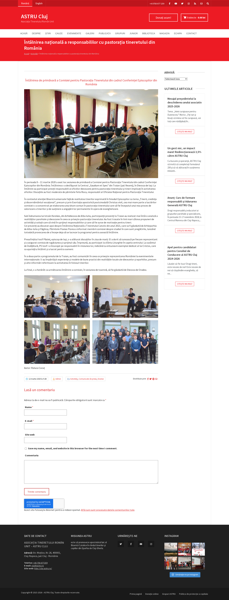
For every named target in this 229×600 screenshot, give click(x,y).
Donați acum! (163, 17)
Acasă (23, 33)
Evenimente (74, 33)
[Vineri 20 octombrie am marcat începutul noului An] (198, 563)
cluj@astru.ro (37, 565)
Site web (30, 434)
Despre (36, 33)
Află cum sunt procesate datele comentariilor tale (107, 509)
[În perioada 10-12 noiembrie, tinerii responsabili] (170, 563)
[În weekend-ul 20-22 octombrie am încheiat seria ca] (184, 563)
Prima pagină (136, 594)
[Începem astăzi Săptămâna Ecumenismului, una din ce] (170, 549)
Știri (48, 33)
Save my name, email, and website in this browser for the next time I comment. (72, 448)
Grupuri (120, 33)
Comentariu (31, 455)
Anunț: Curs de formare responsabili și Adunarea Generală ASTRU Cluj (182, 201)
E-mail (28, 420)
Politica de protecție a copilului (193, 594)
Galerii (90, 33)
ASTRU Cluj (34, 16)
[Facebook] (169, 3)
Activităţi (34, 53)
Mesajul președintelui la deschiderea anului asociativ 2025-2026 (184, 102)
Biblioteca (148, 33)
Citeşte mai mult (184, 131)
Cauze (59, 33)
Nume (28, 407)
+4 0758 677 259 (157, 3)
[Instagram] (189, 3)
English (39, 3)
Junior (134, 33)
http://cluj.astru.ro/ (43, 568)
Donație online (152, 594)
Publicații (105, 33)
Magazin (164, 33)
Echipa (178, 33)
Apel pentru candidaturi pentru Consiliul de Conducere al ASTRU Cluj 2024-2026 (182, 252)
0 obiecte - (196, 17)
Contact (191, 33)
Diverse (101, 379)
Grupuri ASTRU (169, 594)
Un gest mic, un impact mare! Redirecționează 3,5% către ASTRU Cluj (184, 152)
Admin (58, 379)
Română (25, 3)
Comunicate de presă (88, 379)
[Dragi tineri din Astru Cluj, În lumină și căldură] (198, 549)
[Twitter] (182, 3)
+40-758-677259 (40, 562)
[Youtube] (176, 3)
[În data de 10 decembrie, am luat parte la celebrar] (184, 549)
